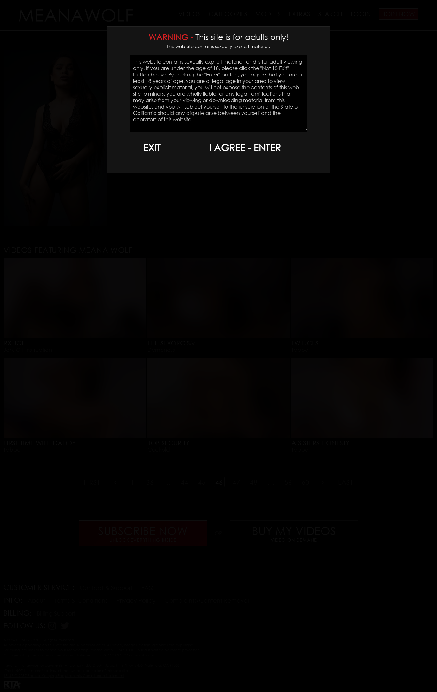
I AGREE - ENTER (245, 147)
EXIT (152, 147)
